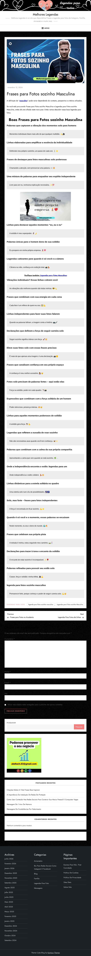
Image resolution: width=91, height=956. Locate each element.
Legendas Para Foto (16, 605)
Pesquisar (11, 723)
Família (36, 878)
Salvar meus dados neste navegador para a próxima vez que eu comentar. (35, 704)
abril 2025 (9, 906)
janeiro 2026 (9, 868)
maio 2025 (9, 902)
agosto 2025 (10, 887)
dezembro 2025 (11, 873)
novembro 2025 (11, 878)
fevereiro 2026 (10, 863)
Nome (8, 672)
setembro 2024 (10, 940)
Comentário (10, 639)
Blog (36, 873)
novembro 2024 (11, 930)
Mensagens (38, 888)
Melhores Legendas (45, 14)
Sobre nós (68, 887)
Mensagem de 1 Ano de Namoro (19, 804)
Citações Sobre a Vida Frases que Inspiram (23, 790)
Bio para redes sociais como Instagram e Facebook (45, 867)
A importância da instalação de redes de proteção (26, 794)
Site (6, 693)
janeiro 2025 (9, 921)
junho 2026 (9, 858)
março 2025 (9, 911)
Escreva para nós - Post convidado (72, 866)
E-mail (8, 682)
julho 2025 (9, 892)
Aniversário (38, 861)
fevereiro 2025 (10, 916)
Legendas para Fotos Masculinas (53, 275)
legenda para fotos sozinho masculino (40, 604)
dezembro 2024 (11, 926)
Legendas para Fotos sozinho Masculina (70, 604)
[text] (45, 407)
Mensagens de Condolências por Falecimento (24, 809)
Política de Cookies (71, 872)
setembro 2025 (10, 882)
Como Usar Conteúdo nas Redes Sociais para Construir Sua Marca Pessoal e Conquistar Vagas (42, 799)
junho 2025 (9, 897)
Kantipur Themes (54, 952)
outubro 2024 (10, 935)
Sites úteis (67, 882)
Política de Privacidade (72, 877)
